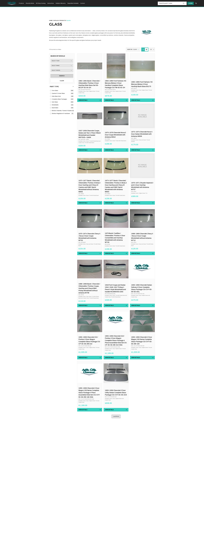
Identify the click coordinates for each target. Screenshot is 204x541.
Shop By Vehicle (30, 3)
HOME (50, 20)
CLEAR (62, 80)
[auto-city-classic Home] (11, 3)
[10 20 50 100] (152, 49)
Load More (116, 416)
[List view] (143, 49)
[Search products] (183, 3)
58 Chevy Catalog (40, 3)
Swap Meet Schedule (72, 3)
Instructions (50, 3)
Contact (82, 3)
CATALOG (56, 20)
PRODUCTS (62, 20)
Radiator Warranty (61, 3)
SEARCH (61, 75)
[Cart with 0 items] (196, 3)
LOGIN (191, 3)
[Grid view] (146, 49)
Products (21, 3)
